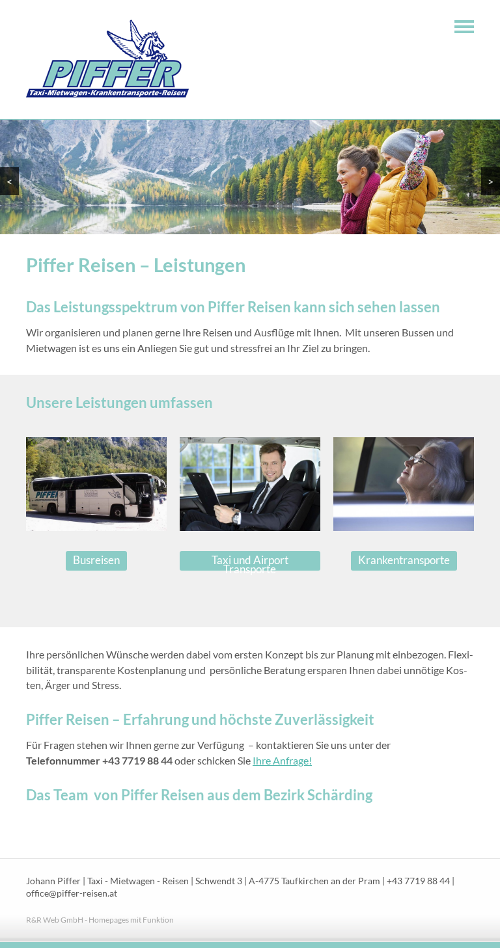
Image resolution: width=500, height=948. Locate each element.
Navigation (464, 26)
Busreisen (96, 560)
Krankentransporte (404, 560)
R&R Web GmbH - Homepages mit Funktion (100, 920)
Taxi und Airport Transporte (250, 562)
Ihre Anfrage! (282, 760)
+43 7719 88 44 (418, 881)
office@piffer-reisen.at (71, 893)
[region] (250, 177)
